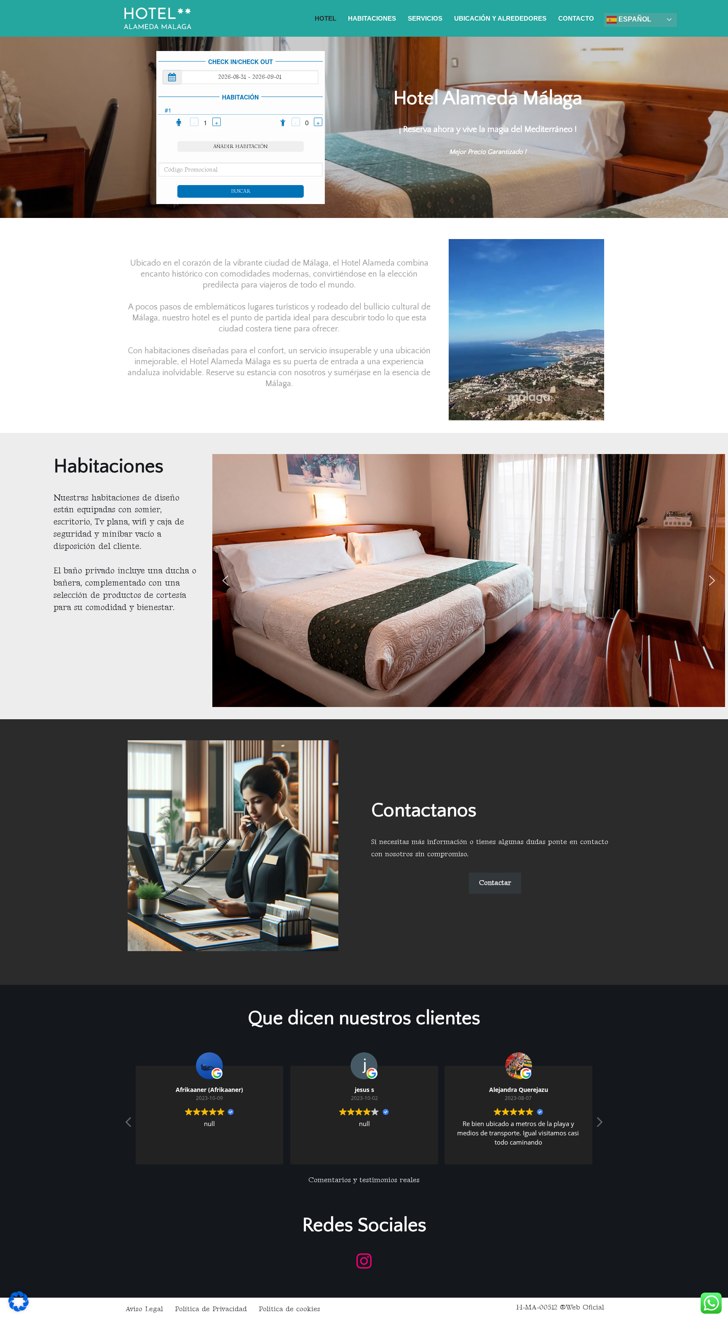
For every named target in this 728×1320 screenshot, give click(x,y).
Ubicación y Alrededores (500, 18)
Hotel (325, 18)
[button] (225, 580)
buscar (240, 191)
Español (634, 19)
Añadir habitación (240, 146)
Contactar (495, 883)
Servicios (425, 18)
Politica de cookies (289, 1309)
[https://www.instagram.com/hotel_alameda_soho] (364, 1261)
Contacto (576, 18)
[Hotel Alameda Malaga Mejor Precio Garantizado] (157, 18)
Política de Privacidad (211, 1309)
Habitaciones (372, 18)
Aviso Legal (144, 1309)
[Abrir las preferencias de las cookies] (18, 1309)
